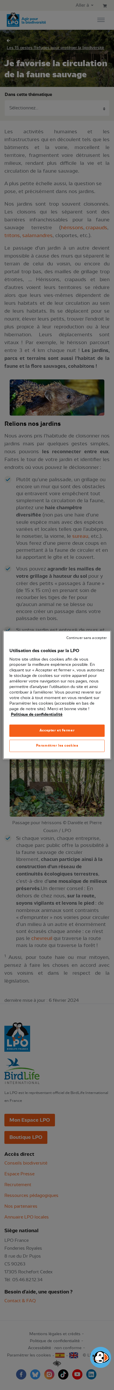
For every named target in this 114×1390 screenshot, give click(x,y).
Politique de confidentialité (37, 714)
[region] (57, 695)
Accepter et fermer (57, 731)
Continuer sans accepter (86, 638)
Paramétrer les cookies (57, 746)
